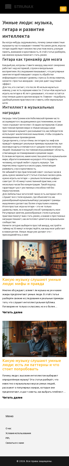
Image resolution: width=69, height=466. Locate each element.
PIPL (8, 438)
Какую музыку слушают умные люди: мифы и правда (31, 281)
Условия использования (18, 433)
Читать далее (12, 312)
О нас (8, 428)
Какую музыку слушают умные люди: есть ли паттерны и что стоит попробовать (31, 364)
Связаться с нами (15, 443)
